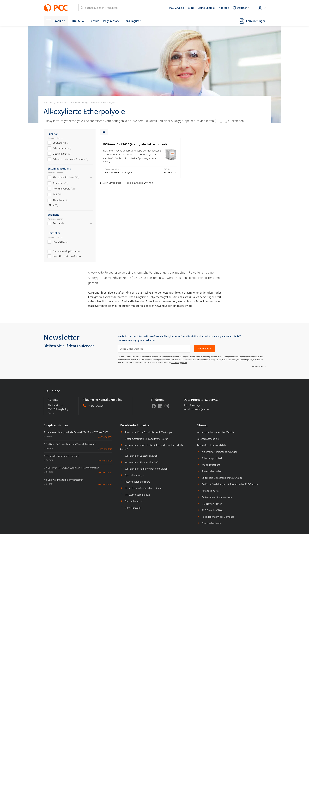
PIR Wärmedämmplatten (138, 494)
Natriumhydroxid (134, 501)
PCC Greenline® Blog (212, 510)
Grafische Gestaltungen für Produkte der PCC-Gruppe (230, 484)
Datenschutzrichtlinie (208, 439)
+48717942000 (95, 405)
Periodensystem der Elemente (218, 516)
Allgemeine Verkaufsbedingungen (219, 452)
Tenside (94, 21)
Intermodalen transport (137, 481)
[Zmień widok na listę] (104, 132)
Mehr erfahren (257, 366)
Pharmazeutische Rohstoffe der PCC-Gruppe (148, 432)
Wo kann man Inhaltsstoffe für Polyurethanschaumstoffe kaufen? (151, 447)
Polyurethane (111, 21)
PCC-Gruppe (176, 7)
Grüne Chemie (206, 7)
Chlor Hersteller (133, 507)
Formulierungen (256, 21)
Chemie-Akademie (211, 523)
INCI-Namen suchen (212, 503)
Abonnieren (204, 348)
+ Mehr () (53, 205)
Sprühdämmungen (135, 475)
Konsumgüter (132, 21)
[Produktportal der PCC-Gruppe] (56, 8)
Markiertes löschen (55, 138)
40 (148, 182)
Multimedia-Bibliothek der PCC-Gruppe (222, 477)
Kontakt (224, 7)
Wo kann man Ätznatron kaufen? (141, 462)
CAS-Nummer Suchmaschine (217, 497)
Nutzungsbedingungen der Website (215, 432)
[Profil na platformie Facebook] (153, 406)
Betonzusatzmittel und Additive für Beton (146, 439)
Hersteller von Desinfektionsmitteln (143, 488)
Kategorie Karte (210, 490)
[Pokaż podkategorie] (91, 177)
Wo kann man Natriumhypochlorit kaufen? (147, 468)
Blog (191, 7)
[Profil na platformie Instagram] (166, 406)
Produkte (59, 21)
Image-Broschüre (211, 465)
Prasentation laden (212, 471)
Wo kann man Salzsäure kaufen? (141, 455)
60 (151, 182)
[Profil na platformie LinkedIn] (160, 406)
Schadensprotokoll (212, 458)
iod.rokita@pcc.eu (179, 362)
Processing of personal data (211, 445)
